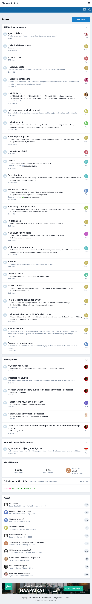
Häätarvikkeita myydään (19, 416)
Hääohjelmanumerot (18, 276)
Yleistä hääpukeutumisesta (20, 178)
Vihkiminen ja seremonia (20, 247)
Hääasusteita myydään (19, 404)
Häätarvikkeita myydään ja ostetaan (26, 413)
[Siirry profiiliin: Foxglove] (86, 80)
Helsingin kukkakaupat (17, 534)
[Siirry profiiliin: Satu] (6, 520)
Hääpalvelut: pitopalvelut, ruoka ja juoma (37, 305)
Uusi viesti (81, 19)
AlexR (74, 471)
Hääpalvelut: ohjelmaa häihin (38, 276)
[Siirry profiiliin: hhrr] (86, 46)
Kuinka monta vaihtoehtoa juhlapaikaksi (24, 558)
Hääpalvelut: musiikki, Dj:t (19, 290)
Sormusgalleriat (41, 194)
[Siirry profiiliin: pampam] (86, 449)
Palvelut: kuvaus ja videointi (20, 238)
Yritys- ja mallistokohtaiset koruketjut (48, 192)
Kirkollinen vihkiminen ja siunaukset (23, 250)
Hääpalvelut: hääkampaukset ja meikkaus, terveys (29, 211)
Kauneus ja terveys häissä (21, 206)
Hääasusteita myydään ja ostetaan (25, 402)
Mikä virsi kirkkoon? (16, 519)
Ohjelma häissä (15, 273)
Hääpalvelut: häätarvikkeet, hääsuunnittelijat (42, 127)
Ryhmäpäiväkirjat (65, 96)
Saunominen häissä (16, 527)
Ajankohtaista (15, 33)
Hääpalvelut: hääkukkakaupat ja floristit (48, 223)
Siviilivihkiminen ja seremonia (49, 250)
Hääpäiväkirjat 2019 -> (67, 98)
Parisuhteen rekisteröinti (71, 250)
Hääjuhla (12, 261)
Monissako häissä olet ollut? (20, 573)
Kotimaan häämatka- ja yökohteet (40, 317)
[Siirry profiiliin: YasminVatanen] (86, 415)
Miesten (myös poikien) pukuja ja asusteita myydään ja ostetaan (40, 389)
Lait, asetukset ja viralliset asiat (24, 110)
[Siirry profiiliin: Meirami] (6, 543)
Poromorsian (13, 529)
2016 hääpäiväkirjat (33, 96)
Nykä (11, 576)
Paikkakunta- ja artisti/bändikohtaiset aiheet (57, 288)
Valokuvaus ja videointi (19, 233)
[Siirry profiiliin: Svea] (6, 559)
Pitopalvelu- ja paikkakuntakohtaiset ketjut (54, 302)
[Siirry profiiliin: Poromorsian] (6, 528)
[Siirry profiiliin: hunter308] (86, 162)
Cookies (68, 598)
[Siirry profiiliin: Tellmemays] (86, 68)
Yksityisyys (46, 598)
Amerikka (13, 319)
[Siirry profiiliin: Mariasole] (86, 94)
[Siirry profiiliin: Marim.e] (86, 191)
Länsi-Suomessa (30, 368)
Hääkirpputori (10, 360)
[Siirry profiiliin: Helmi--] (6, 567)
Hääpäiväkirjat (15, 93)
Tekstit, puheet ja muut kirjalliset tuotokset (57, 125)
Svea (11, 560)
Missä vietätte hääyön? (18, 566)
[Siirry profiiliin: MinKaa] (86, 111)
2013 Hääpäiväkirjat (33, 98)
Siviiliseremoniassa (32, 288)
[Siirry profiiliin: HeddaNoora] (86, 58)
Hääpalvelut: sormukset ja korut (22, 194)
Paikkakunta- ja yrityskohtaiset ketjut (62, 209)
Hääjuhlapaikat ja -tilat (19, 136)
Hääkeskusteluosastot (15, 27)
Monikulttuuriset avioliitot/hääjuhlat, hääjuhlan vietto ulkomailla (33, 252)
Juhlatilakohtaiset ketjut (70, 139)
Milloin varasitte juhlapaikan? (20, 550)
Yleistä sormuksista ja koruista (21, 192)
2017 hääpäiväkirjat (50, 96)
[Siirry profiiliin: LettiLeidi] (86, 208)
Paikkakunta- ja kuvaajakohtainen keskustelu (47, 235)
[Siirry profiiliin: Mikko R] (86, 123)
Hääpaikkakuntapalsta (19, 79)
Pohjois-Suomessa (57, 368)
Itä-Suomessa (43, 368)
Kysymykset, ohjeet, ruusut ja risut (25, 448)
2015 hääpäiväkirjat (17, 96)
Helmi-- (11, 568)
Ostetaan (22, 392)
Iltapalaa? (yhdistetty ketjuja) (20, 511)
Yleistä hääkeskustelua (20, 45)
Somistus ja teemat (17, 127)
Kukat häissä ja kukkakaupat (21, 223)
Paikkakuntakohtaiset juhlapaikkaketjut (45, 139)
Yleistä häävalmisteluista (19, 125)
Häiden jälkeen (15, 328)
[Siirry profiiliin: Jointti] (86, 275)
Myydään (13, 392)
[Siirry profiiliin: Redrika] (86, 367)
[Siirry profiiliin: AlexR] (68, 470)
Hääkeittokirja (15, 305)
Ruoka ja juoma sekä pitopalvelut (24, 300)
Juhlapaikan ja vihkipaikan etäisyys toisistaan (26, 542)
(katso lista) (84, 481)
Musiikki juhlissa (16, 285)
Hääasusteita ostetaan (37, 404)
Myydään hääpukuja (18, 365)
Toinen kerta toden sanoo (21, 343)
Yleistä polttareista (17, 163)
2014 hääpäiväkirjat (17, 98)
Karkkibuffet (13, 503)
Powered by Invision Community (46, 600)
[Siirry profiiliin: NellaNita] (86, 403)
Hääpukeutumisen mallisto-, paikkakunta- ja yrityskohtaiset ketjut (56, 178)
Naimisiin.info (10, 3)
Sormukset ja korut (17, 189)
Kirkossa (20, 288)
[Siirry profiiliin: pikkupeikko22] (6, 512)
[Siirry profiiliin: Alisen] (86, 152)
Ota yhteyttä (58, 598)
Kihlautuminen (15, 57)
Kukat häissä (14, 221)
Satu (10, 521)
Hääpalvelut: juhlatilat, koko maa (22, 142)
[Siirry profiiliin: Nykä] (6, 574)
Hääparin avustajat (17, 151)
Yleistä (12, 288)
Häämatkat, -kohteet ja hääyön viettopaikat (30, 314)
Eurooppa (22, 319)
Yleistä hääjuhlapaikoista (19, 139)
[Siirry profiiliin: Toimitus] (86, 34)
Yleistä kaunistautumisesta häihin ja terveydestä (28, 209)
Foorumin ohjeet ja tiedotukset (18, 442)
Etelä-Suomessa (16, 368)
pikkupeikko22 (14, 514)
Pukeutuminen (15, 175)
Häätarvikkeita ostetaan (39, 416)
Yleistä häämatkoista (18, 317)
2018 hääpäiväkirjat (50, 98)
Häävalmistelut (15, 122)
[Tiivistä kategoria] (86, 27)
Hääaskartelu (35, 125)
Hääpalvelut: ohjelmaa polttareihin (38, 163)
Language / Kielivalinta (30, 598)
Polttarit (12, 160)
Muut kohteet (32, 319)
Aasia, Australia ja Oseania (64, 317)
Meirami (12, 545)
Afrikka (78, 317)
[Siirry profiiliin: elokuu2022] (86, 234)
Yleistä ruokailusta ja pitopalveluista (23, 302)
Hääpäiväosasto (16, 67)
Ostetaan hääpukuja (18, 378)
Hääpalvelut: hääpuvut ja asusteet (23, 180)
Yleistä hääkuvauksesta (19, 235)
